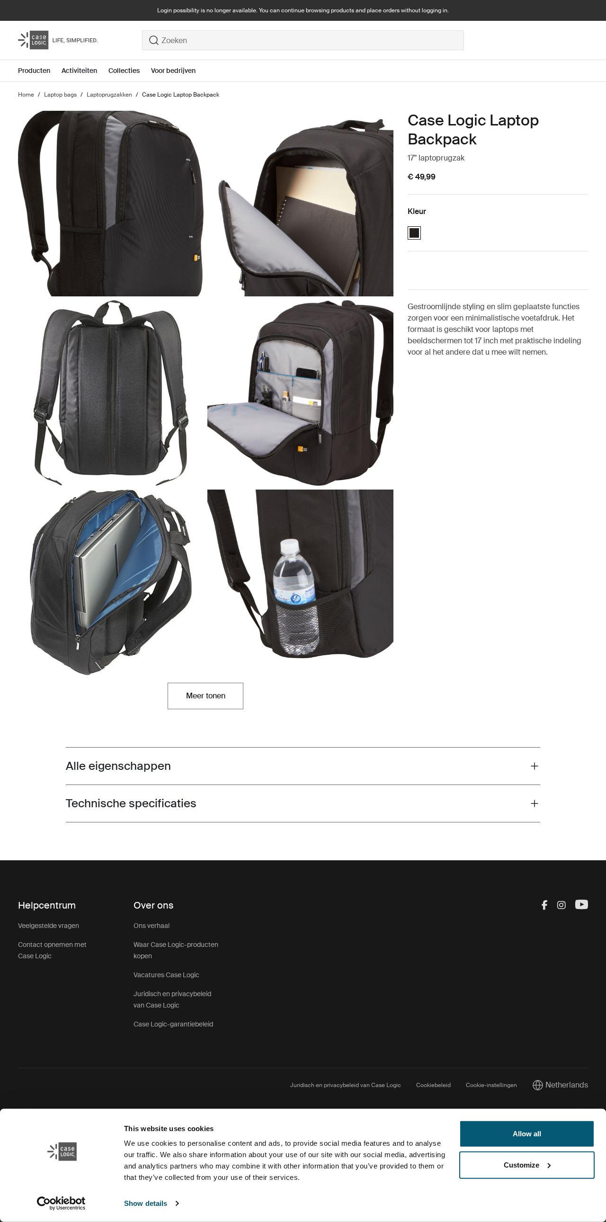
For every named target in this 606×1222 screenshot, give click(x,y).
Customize (521, 1164)
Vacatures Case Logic (166, 975)
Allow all (527, 1134)
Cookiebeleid (433, 1085)
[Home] (80, 40)
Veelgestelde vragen (48, 925)
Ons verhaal (151, 925)
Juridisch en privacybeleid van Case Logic (345, 1085)
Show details (145, 1203)
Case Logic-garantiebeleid (173, 1024)
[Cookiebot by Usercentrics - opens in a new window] (61, 1203)
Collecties (124, 70)
